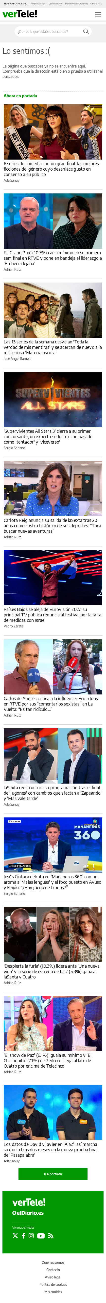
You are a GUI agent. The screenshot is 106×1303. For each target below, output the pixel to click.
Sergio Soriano (14, 448)
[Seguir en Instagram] (31, 1236)
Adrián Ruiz (12, 269)
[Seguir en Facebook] (23, 1235)
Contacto (53, 1270)
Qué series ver (56, 3)
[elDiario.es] (28, 1212)
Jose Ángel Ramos (17, 358)
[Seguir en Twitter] (15, 1236)
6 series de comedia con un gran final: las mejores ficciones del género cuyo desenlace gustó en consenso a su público (51, 169)
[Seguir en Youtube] (41, 1235)
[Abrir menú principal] (98, 14)
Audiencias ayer (38, 3)
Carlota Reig (96, 3)
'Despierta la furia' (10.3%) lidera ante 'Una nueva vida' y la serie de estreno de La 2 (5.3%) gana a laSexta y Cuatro (52, 971)
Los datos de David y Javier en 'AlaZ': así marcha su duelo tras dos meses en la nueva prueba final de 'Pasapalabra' (50, 1149)
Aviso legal (53, 1277)
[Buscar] (86, 31)
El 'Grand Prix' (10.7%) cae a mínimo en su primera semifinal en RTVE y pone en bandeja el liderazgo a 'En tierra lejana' (53, 258)
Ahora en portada (20, 95)
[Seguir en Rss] (50, 1236)
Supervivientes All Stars (76, 3)
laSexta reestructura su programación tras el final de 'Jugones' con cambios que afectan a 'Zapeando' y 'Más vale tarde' (53, 793)
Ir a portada (53, 1174)
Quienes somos (53, 1262)
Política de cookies (53, 1284)
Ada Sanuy (11, 180)
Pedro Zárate (13, 626)
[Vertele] (28, 1202)
